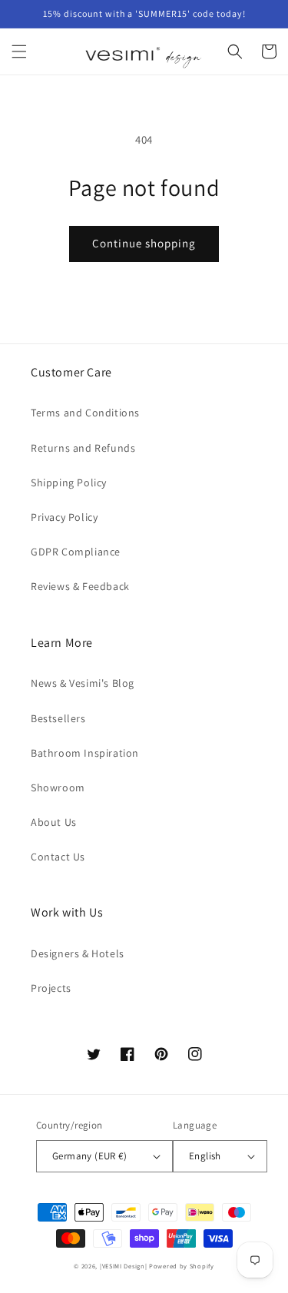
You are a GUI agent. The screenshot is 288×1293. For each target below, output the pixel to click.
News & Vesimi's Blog (82, 683)
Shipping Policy (69, 482)
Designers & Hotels (77, 953)
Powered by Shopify (181, 1266)
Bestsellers (58, 718)
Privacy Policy (64, 517)
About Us (54, 822)
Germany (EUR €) (89, 1155)
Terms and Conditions (85, 412)
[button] (19, 51)
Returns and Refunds (83, 448)
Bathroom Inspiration (85, 753)
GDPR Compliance (76, 552)
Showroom (58, 787)
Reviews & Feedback (80, 586)
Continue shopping (144, 243)
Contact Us (58, 857)
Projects (51, 988)
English (205, 1155)
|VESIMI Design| (123, 1266)
